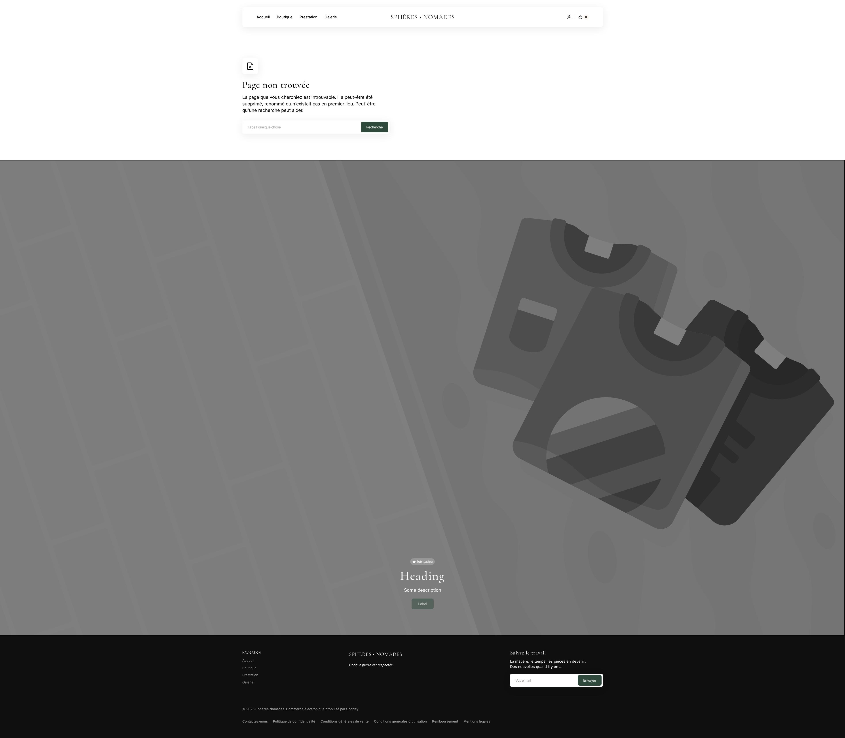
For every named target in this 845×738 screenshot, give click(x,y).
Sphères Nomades (269, 709)
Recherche (374, 127)
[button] (569, 17)
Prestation (250, 675)
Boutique (249, 668)
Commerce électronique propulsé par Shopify (322, 709)
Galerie (248, 682)
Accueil (248, 661)
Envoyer (589, 680)
